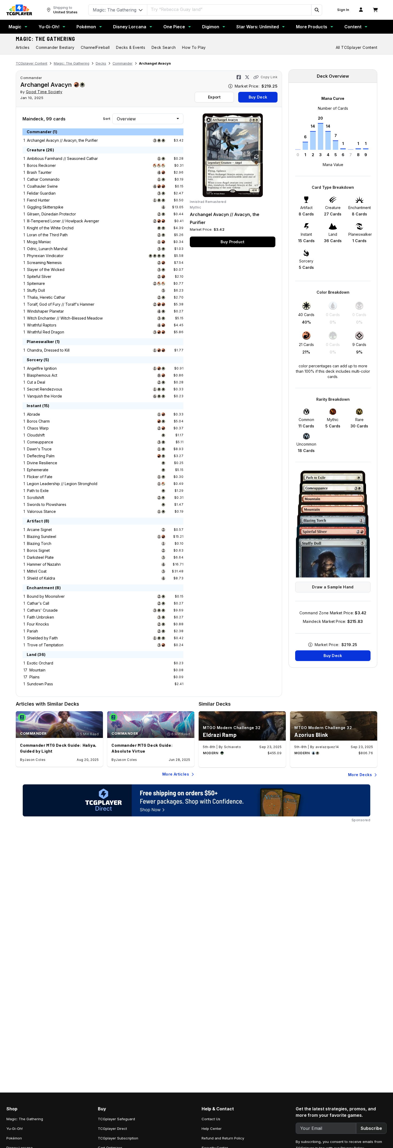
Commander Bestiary (55, 47)
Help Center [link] (212, 1128)
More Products (311, 26)
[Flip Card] (256, 156)
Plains (34, 677)
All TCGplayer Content (356, 47)
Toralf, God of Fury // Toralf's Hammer (60, 304)
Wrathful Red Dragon (45, 332)
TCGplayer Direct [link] (112, 1128)
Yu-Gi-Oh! (48, 26)
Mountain (37, 670)
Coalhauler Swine (42, 186)
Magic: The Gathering (45, 39)
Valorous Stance (41, 511)
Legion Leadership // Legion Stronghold (62, 483)
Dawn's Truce (39, 449)
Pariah (32, 631)
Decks (101, 63)
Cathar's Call (38, 603)
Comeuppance (40, 442)
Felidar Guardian (41, 193)
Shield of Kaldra (41, 578)
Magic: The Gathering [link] (24, 1119)
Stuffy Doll (36, 290)
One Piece (174, 26)
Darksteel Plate (40, 557)
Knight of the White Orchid (50, 228)
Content (352, 26)
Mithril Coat (37, 571)
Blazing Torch (39, 543)
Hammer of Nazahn (44, 564)
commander (31, 78)
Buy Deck (258, 97)
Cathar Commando (43, 179)
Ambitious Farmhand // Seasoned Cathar (62, 158)
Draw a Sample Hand (332, 587)
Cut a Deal (36, 382)
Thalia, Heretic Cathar (46, 297)
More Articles (175, 774)
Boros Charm (38, 421)
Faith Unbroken (40, 617)
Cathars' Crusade (42, 610)
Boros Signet (38, 550)
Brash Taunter (39, 172)
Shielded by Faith (42, 638)
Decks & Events (130, 47)
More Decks (360, 774)
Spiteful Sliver (39, 276)
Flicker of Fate (39, 476)
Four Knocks (38, 624)
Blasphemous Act (42, 375)
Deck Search (164, 47)
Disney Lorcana (129, 26)
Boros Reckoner (41, 165)
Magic (15, 26)
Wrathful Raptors (41, 325)
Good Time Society (44, 91)
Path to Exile (38, 490)
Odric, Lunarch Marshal (47, 248)
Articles (22, 47)
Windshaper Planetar (45, 311)
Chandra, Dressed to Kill (48, 350)
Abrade (33, 414)
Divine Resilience (42, 463)
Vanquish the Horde (44, 396)
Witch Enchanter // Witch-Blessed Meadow (65, 318)
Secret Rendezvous (44, 389)
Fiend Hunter (38, 200)
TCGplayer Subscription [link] (118, 1138)
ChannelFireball (95, 47)
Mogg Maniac (39, 241)
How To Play (194, 47)
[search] (229, 9)
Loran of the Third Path (47, 235)
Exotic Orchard (40, 663)
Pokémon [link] (14, 1138)
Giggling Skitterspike (45, 207)
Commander (123, 63)
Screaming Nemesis (44, 262)
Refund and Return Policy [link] (223, 1138)
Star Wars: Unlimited (257, 26)
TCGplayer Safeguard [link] (116, 1119)
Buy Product (232, 241)
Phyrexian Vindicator (45, 255)
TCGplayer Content (31, 63)
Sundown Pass (40, 684)
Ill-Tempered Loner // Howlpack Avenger (63, 221)
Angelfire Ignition (42, 368)
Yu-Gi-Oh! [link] (14, 1128)
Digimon (210, 26)
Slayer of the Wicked (45, 269)
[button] (316, 10)
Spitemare (36, 283)
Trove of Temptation (45, 645)
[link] (19, 10)
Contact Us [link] (211, 1119)
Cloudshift (36, 435)
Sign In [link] (343, 10)
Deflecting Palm (41, 456)
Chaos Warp (38, 428)
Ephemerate (37, 469)
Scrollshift (35, 497)
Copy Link (269, 77)
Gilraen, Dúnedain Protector (51, 214)
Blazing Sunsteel (41, 536)
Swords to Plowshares (46, 504)
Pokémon (86, 26)
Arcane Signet (39, 529)
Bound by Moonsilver (46, 596)
